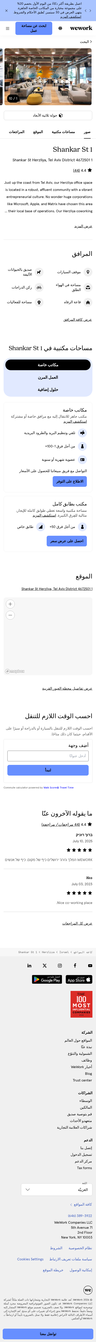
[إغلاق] (6, 11)
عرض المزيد (83, 226)
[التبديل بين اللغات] (60, 28)
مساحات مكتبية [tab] (63, 132)
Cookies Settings (30, 1259)
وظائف (86, 1060)
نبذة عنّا (86, 1047)
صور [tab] (87, 132)
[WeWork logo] (81, 28)
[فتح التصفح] (8, 28)
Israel (64, 952)
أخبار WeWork (81, 1067)
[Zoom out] (10, 615)
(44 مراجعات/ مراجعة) (61, 825)
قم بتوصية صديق (79, 1114)
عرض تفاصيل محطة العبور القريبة (67, 688)
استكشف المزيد (70, 16)
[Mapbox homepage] (15, 671)
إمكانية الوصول (81, 1270)
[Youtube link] (90, 965)
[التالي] (85, 10)
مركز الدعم (83, 1161)
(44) (76, 171)
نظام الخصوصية (80, 1248)
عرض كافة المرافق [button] (77, 319)
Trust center (82, 1080)
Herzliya (48, 952)
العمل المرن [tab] (48, 377)
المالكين (86, 1107)
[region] (48, 636)
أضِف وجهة (78, 745)
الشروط (56, 1248)
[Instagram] (60, 965)
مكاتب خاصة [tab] (48, 364)
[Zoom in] (10, 604)
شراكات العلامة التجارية (74, 1127)
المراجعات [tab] (16, 132)
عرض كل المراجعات (77, 923)
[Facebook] (75, 965)
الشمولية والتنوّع (80, 1053)
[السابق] (90, 10)
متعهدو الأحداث (81, 1121)
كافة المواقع (83, 952)
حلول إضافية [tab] (48, 389)
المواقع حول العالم (78, 1040)
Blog (88, 1073)
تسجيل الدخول (81, 1154)
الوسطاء (85, 1101)
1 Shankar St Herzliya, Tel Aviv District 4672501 (56, 589)
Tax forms (84, 1168)
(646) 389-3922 (80, 1216)
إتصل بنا (86, 1148)
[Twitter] (44, 965)
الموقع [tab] (38, 132)
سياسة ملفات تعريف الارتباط (70, 1259)
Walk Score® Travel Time (59, 787)
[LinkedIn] (29, 965)
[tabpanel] (48, 87)
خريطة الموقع (53, 1270)
